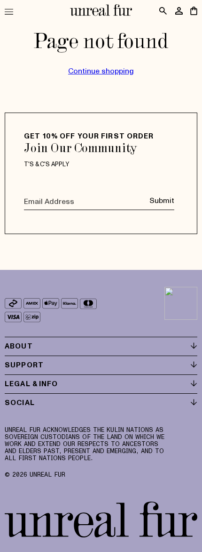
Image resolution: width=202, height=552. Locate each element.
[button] (13, 11)
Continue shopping (101, 70)
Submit (161, 200)
